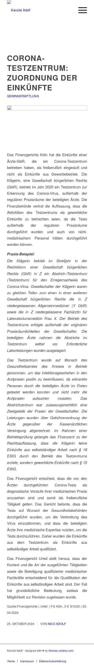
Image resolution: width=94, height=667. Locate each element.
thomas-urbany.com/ (61, 650)
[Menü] (80, 10)
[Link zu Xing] (83, 655)
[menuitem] (11, 661)
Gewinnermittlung (23, 96)
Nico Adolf (57, 623)
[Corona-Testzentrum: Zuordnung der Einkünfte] (47, 126)
